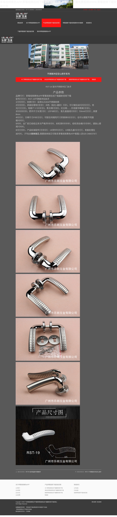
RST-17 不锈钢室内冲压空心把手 (93, 471)
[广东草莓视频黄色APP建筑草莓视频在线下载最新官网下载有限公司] (22, 16)
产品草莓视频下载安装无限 (53, 484)
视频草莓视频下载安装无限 (80, 492)
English (98, 9)
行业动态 (76, 490)
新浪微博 (99, 502)
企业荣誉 (18, 490)
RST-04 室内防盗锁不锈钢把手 (33, 471)
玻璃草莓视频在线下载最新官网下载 (79, 79)
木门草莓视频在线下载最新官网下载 (31, 79)
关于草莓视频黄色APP (22, 484)
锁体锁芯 (35, 134)
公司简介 (18, 488)
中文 (95, 9)
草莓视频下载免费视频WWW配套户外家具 (36, 507)
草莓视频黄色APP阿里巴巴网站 (24, 509)
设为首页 (85, 9)
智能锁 (94, 79)
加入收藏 (91, 9)
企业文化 (18, 492)
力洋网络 (28, 511)
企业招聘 (18, 495)
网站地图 (2, 516)
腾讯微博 (94, 502)
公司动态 (76, 488)
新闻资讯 (76, 484)
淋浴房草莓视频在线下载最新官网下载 (55, 79)
